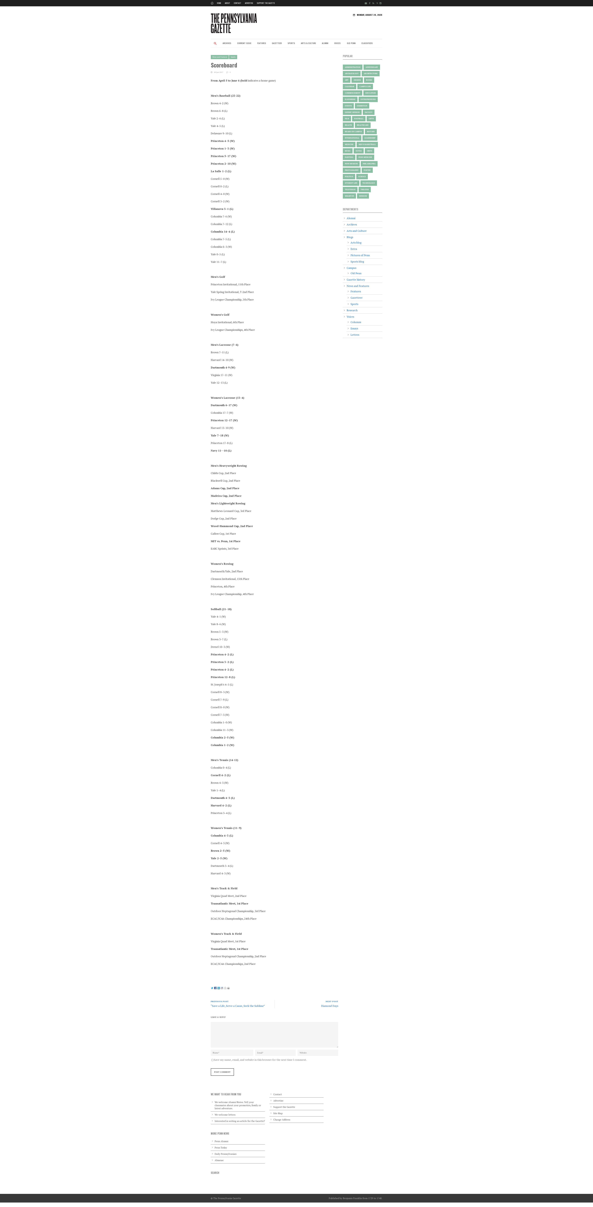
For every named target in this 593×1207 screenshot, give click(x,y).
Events (348, 106)
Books (369, 80)
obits (369, 151)
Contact (237, 3)
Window (363, 196)
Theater (365, 189)
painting (349, 157)
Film (347, 119)
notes (359, 151)
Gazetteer (277, 43)
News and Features (219, 57)
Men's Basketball (367, 144)
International (352, 138)
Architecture (371, 73)
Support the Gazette (266, 3)
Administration (352, 67)
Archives (227, 43)
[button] (215, 45)
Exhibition (362, 106)
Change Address (281, 1119)
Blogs (350, 237)
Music (348, 151)
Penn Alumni (221, 1141)
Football (359, 119)
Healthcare (363, 125)
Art (346, 80)
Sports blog (357, 261)
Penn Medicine (365, 157)
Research (352, 310)
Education (370, 93)
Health (348, 125)
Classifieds (367, 43)
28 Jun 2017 (218, 72)
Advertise (249, 3)
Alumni (325, 43)
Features (261, 43)
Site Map (278, 1113)
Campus (351, 268)
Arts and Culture (357, 231)
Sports (291, 43)
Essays (354, 328)
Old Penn (351, 43)
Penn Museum (351, 164)
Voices (337, 43)
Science (362, 176)
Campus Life (365, 86)
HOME (219, 3)
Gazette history (356, 279)
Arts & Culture (308, 43)
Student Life (351, 183)
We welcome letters (225, 1114)
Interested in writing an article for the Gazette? (240, 1121)
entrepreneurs (368, 99)
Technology (368, 183)
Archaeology (352, 73)
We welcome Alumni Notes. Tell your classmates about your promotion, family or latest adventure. (238, 1105)
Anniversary (372, 67)
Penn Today (221, 1147)
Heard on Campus (353, 131)
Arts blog (356, 242)
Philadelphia (369, 164)
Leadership (369, 138)
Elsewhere (350, 99)
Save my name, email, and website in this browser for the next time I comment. (260, 1060)
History (371, 131)
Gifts (371, 119)
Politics (349, 176)
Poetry (367, 170)
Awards (357, 80)
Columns (356, 322)
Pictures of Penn (360, 255)
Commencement (352, 93)
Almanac (219, 1160)
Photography (352, 170)
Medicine (349, 144)
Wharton (349, 196)
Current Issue (244, 43)
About (227, 3)
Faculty (368, 112)
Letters (355, 334)
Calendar (349, 86)
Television (350, 189)
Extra (354, 249)
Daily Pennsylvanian (225, 1153)
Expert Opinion (352, 112)
